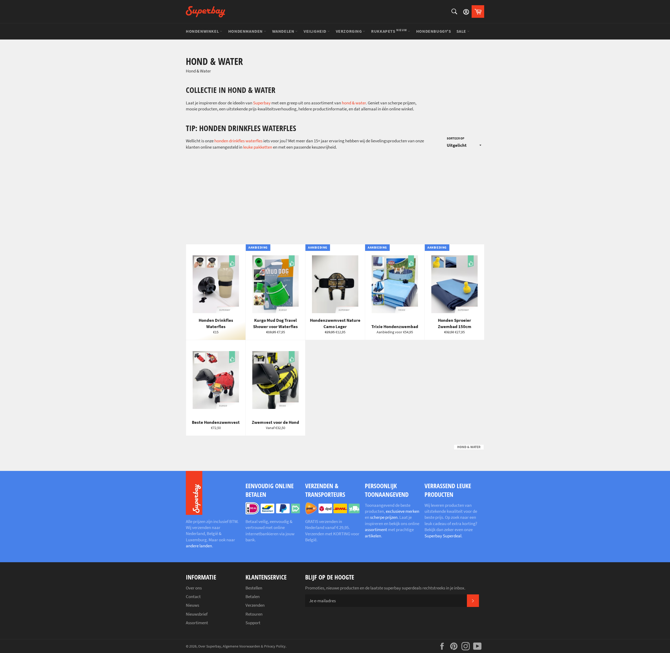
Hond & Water (469, 447)
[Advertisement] (335, 197)
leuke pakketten (257, 147)
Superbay (262, 103)
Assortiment (197, 623)
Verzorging (349, 31)
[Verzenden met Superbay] (332, 513)
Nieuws (192, 605)
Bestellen (253, 588)
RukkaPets (389, 31)
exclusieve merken (402, 511)
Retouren (254, 614)
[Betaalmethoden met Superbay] (272, 513)
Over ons (194, 588)
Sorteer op (455, 138)
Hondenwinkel (203, 31)
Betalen (252, 596)
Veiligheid (315, 31)
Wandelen (283, 31)
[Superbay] (205, 11)
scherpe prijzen (384, 517)
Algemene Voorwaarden (241, 646)
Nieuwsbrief (197, 614)
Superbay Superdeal (443, 536)
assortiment (376, 529)
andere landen (199, 546)
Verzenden (255, 605)
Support (252, 623)
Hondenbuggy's (433, 31)
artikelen (373, 536)
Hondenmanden (246, 31)
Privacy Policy (275, 646)
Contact (193, 596)
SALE (461, 31)
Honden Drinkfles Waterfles (238, 141)
